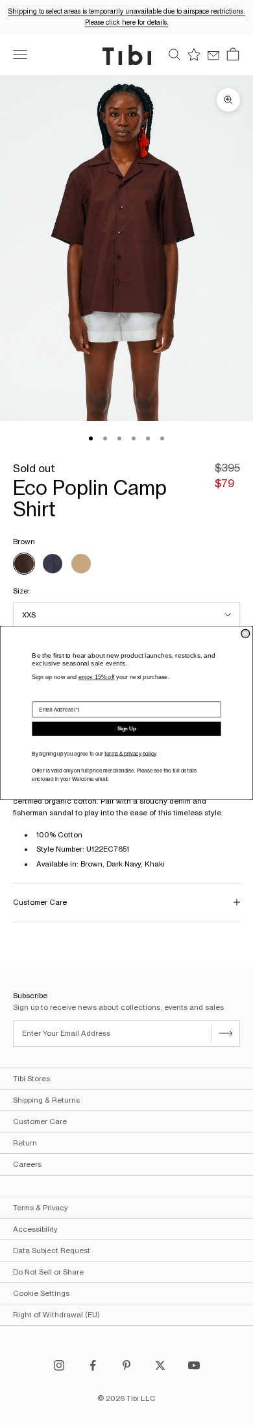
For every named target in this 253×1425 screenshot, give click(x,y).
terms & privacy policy (130, 753)
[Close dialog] (245, 633)
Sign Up (126, 729)
